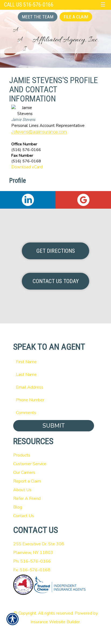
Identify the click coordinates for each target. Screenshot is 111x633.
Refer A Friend (27, 498)
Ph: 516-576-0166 (32, 561)
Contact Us (23, 516)
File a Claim (76, 16)
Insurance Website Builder (55, 622)
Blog (17, 507)
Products (21, 455)
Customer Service (29, 464)
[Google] (83, 200)
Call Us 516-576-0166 (28, 5)
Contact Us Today (56, 281)
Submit (54, 426)
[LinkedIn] (27, 200)
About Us (22, 490)
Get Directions (55, 251)
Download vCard (27, 167)
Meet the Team (37, 16)
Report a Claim (27, 481)
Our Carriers (24, 472)
